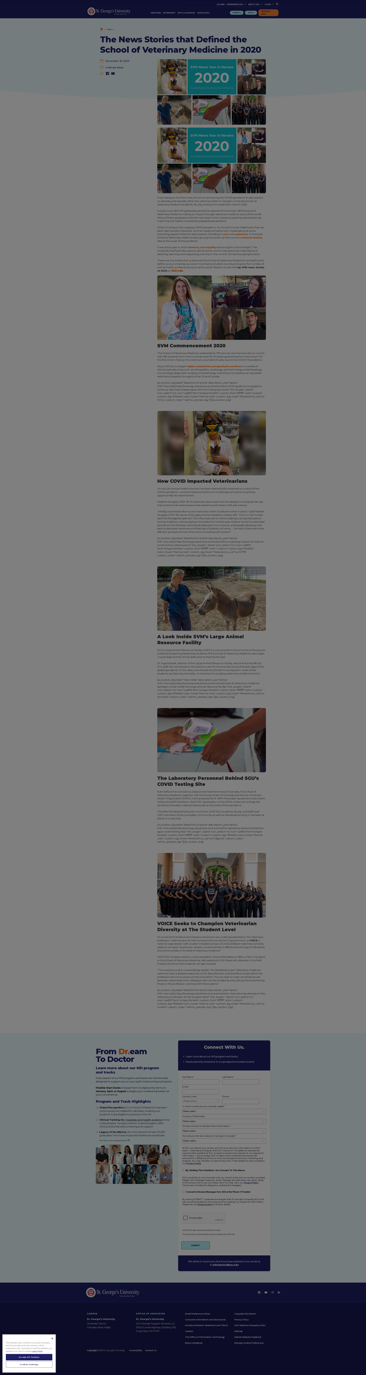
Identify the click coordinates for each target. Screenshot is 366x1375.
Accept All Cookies (29, 1357)
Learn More (37, 1351)
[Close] (52, 1338)
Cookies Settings (29, 1364)
